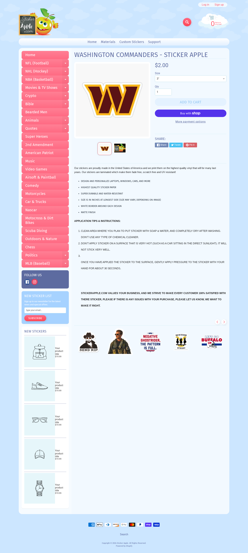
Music (30, 161)
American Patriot (39, 153)
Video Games (36, 169)
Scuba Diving (36, 230)
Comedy (32, 185)
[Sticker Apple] (38, 22)
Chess (30, 247)
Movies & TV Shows (47, 88)
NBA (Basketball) (47, 80)
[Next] (223, 321)
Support (154, 42)
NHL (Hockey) (47, 72)
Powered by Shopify (124, 546)
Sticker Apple (122, 543)
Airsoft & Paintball (40, 177)
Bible (47, 105)
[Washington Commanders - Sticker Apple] (104, 148)
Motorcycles (35, 193)
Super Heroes (36, 136)
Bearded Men (36, 112)
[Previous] (217, 321)
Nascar (31, 210)
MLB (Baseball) (47, 264)
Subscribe (35, 318)
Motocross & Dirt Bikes (39, 220)
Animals (47, 121)
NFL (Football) (47, 64)
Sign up (219, 4)
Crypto (47, 96)
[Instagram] (35, 282)
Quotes (47, 129)
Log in (205, 4)
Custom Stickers (131, 42)
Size (157, 73)
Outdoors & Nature (41, 239)
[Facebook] (27, 282)
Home (92, 42)
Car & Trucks (35, 201)
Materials (108, 42)
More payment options (190, 121)
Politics (47, 256)
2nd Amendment (39, 144)
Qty (157, 86)
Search (124, 534)
